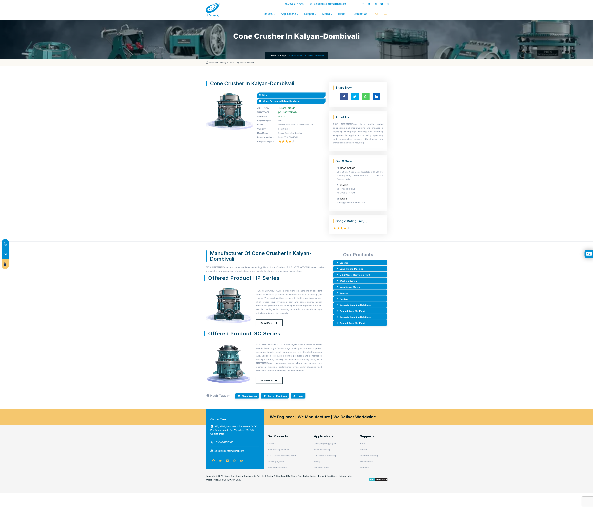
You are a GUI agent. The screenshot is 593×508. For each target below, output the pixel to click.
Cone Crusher (249, 396)
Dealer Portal (366, 461)
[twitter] (369, 4)
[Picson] (213, 14)
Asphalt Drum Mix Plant (352, 311)
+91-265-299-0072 (346, 189)
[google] (375, 4)
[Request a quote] (5, 264)
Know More (267, 323)
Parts (362, 443)
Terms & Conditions (327, 476)
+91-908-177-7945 (294, 3)
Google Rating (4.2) (265, 142)
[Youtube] (382, 4)
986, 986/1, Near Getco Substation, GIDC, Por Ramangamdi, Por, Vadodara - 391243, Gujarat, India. (234, 430)
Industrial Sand (321, 467)
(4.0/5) (362, 221)
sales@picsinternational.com (330, 3)
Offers (264, 95)
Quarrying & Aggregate (325, 443)
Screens (344, 293)
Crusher (344, 263)
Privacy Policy (346, 476)
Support (309, 13)
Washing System (348, 281)
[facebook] (363, 4)
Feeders (344, 299)
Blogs (341, 13)
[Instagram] (388, 4)
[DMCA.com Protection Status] (378, 479)
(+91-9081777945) (287, 112)
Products (267, 13)
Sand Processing (322, 449)
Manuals (364, 467)
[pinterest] (227, 460)
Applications (288, 13)
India (300, 396)
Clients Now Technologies (303, 476)
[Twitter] (220, 460)
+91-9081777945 (286, 108)
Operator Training (369, 455)
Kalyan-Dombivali (277, 396)
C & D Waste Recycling (325, 455)
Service (364, 449)
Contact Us (360, 13)
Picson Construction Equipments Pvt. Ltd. (244, 476)
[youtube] (241, 460)
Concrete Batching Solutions (355, 305)
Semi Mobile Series (350, 287)
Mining (317, 461)
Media (326, 13)
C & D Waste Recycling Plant (355, 275)
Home (273, 55)
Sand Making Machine (351, 269)
